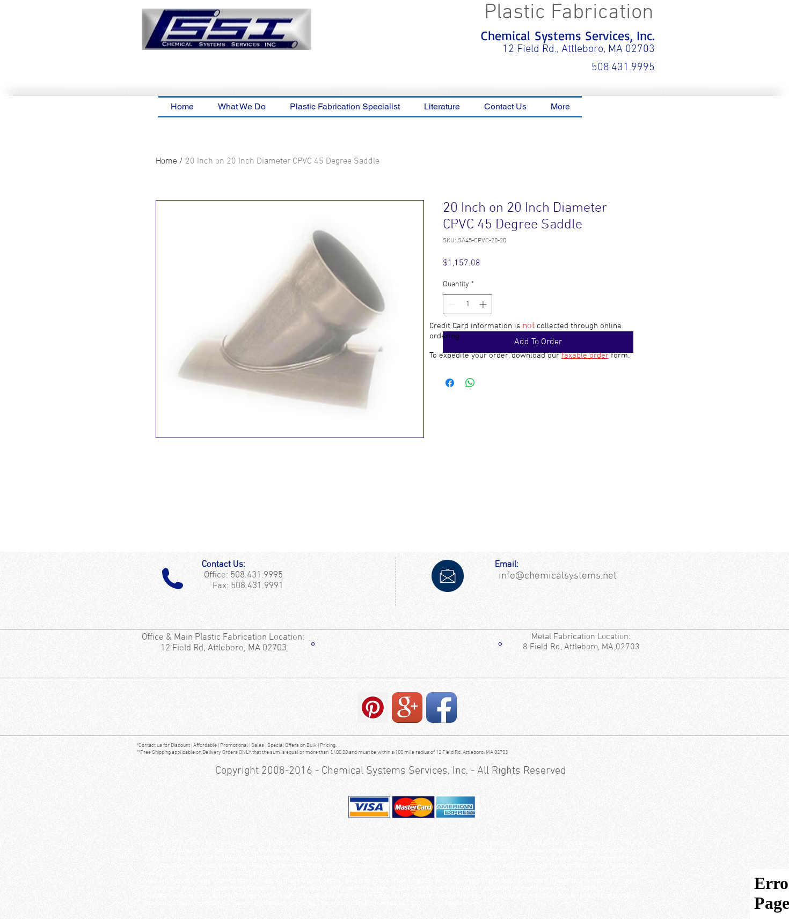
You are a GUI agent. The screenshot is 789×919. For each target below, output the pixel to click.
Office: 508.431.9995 (241, 575)
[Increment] (484, 304)
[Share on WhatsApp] (470, 382)
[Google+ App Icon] (407, 707)
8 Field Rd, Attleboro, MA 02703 (581, 647)
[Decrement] (451, 304)
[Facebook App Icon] (441, 707)
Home (166, 161)
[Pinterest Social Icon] (372, 707)
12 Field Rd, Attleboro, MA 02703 (224, 648)
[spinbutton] (467, 304)
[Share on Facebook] (449, 382)
